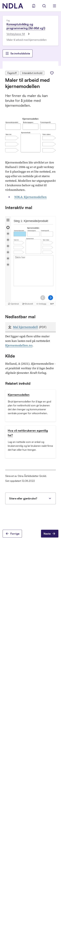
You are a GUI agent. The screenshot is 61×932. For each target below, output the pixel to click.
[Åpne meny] (54, 6)
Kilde (10, 355)
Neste (47, 533)
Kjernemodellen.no (18, 345)
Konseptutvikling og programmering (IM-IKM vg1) (26, 26)
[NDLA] (13, 5)
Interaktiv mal (18, 207)
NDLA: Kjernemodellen (30, 197)
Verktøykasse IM (16, 34)
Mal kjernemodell (25, 327)
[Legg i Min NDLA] (52, 73)
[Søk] (44, 6)
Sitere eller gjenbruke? (23, 498)
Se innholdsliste (20, 53)
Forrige (14, 533)
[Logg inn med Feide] (34, 6)
